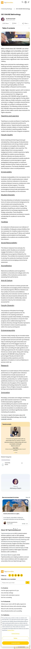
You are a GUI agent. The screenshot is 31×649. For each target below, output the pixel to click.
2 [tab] (15, 452)
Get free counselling (6, 597)
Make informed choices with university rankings (13, 606)
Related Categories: (6, 457)
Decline (15, 638)
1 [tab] (14, 452)
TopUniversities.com (7, 533)
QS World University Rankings (18, 539)
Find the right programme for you (10, 590)
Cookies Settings (15, 633)
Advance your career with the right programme (13, 604)
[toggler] (29, 2)
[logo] (7, 2)
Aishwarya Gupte (15, 488)
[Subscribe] (27, 582)
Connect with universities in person (10, 595)
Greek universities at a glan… (11, 513)
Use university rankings (7, 593)
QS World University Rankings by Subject (13, 541)
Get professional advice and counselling (11, 611)
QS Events (12, 547)
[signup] (12, 23)
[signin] (25, 2)
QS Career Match (6, 555)
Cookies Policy (10, 630)
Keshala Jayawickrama (12, 522)
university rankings (6, 460)
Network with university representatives (11, 608)
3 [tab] (16, 452)
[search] (22, 2)
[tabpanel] (15, 439)
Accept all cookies (15, 643)
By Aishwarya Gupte (10, 18)
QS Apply (21, 547)
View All (28, 497)
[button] (13, 528)
